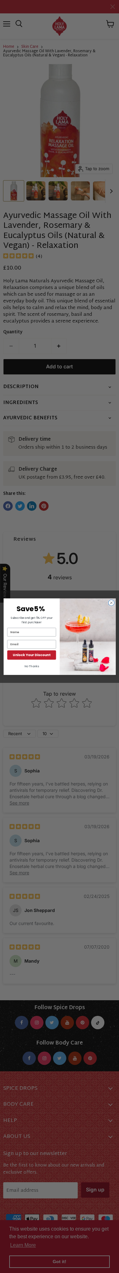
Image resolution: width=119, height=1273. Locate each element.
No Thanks (31, 666)
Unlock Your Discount (31, 655)
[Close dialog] (111, 603)
